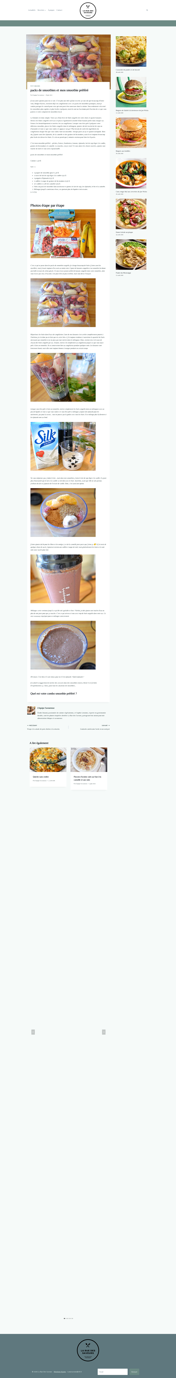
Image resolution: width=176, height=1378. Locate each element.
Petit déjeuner (35, 86)
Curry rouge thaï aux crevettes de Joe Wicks (131, 192)
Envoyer (134, 1372)
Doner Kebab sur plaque (124, 232)
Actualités (31, 10)
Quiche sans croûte (41, 777)
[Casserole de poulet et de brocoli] (132, 51)
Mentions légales (60, 1372)
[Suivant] (104, 1032)
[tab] (64, 1318)
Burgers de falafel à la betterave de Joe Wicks (132, 110)
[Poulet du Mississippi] (132, 254)
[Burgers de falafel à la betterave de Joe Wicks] (132, 92)
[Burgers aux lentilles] (132, 132)
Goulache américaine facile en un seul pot (95, 727)
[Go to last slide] (33, 1032)
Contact (59, 10)
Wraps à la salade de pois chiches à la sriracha (43, 727)
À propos (51, 10)
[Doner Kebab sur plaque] (132, 214)
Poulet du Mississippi (123, 273)
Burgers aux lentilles (123, 151)
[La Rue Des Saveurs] (88, 10)
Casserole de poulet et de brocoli (128, 70)
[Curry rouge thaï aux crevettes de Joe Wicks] (132, 173)
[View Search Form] (147, 10)
